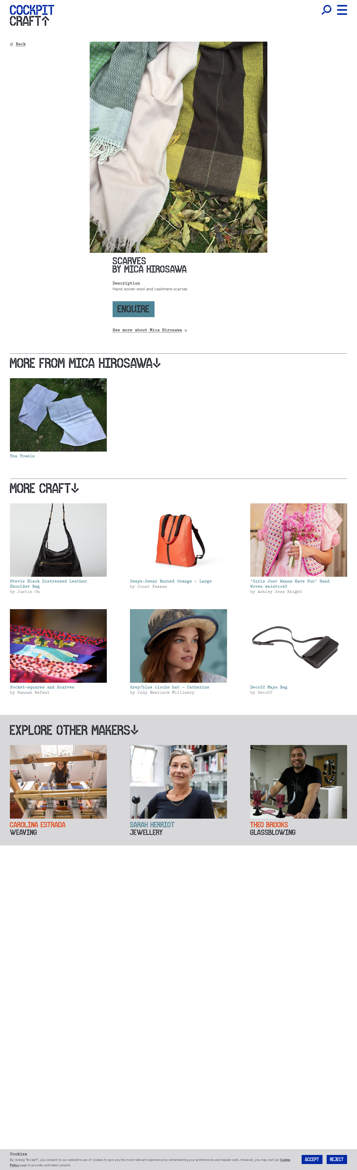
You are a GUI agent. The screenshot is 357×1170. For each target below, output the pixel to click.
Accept (312, 1159)
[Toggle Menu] (342, 10)
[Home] (32, 10)
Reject (337, 1159)
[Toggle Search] (326, 10)
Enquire (134, 309)
